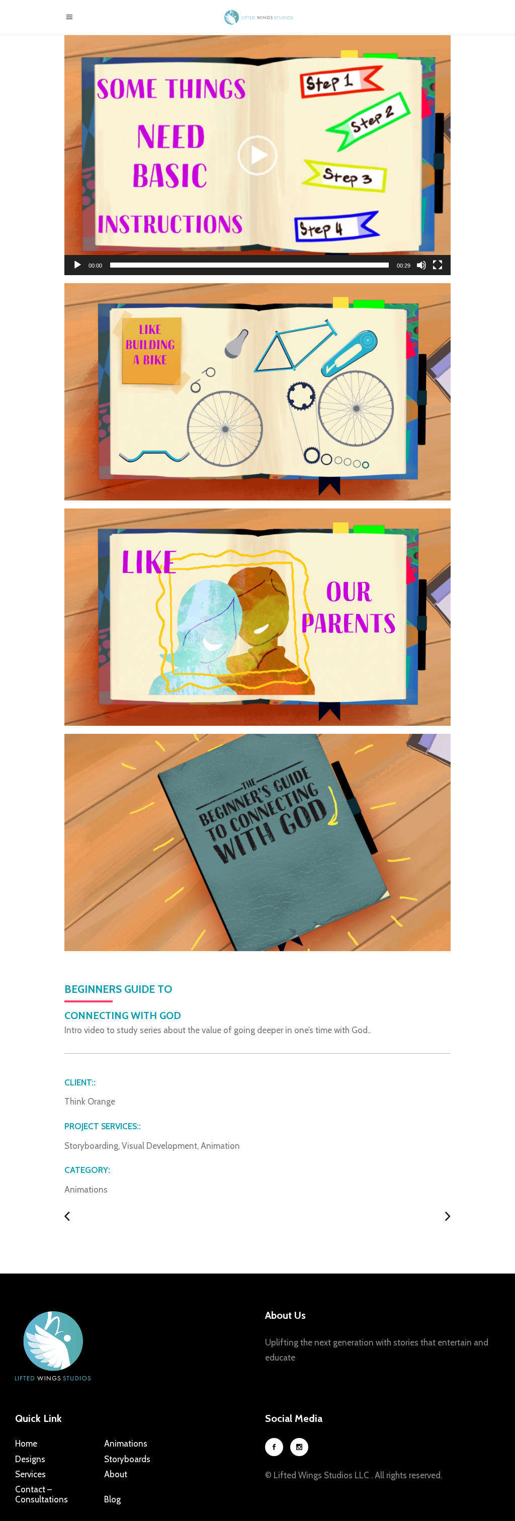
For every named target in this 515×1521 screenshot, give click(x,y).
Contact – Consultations (41, 1494)
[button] (257, 155)
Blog (112, 1499)
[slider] (249, 265)
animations (86, 1190)
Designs (30, 1459)
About (115, 1474)
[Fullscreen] (438, 265)
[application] (257, 155)
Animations (125, 1444)
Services (30, 1474)
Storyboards (127, 1459)
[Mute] (421, 265)
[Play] (77, 265)
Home (26, 1444)
